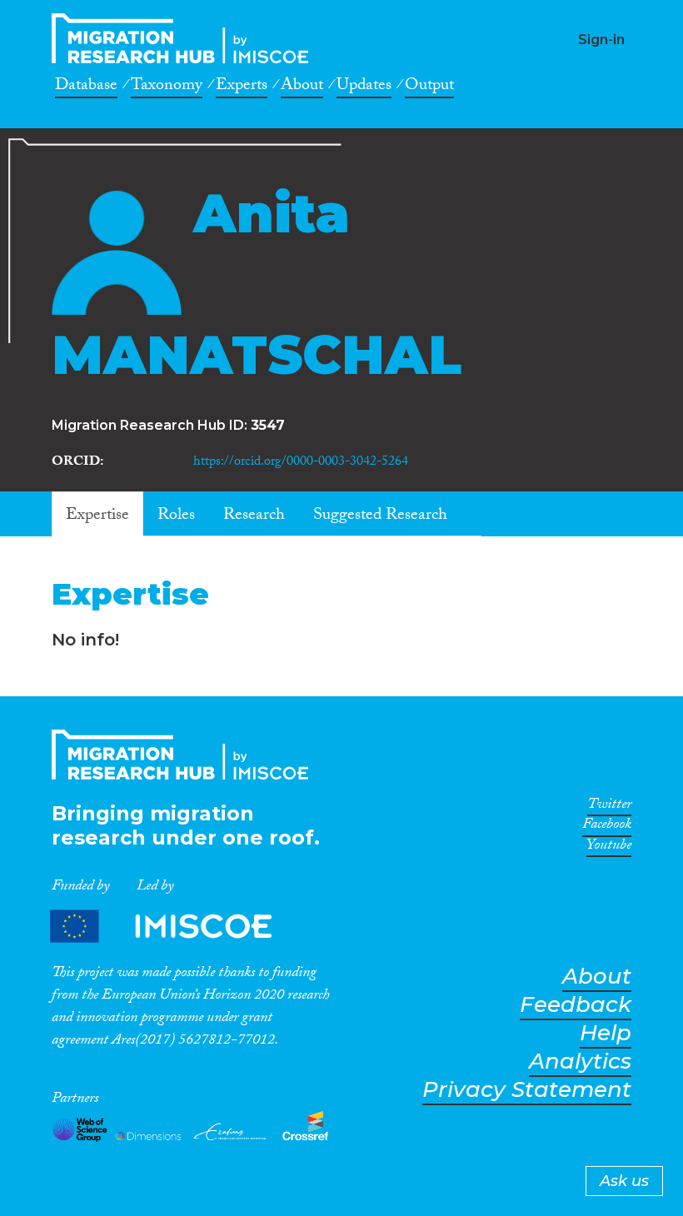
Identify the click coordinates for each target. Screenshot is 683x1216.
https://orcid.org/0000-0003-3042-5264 (300, 462)
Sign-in (601, 39)
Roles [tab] (176, 516)
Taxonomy (166, 87)
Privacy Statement (526, 1090)
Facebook (606, 827)
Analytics (580, 1061)
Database (86, 87)
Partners (175, 925)
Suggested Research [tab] (380, 516)
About (302, 87)
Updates (364, 87)
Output (429, 87)
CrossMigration (185, 38)
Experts (241, 87)
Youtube (608, 848)
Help (605, 1033)
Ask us (624, 1181)
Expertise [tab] (97, 516)
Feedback (575, 1005)
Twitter (609, 807)
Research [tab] (254, 516)
